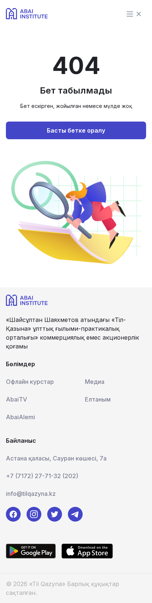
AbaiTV (16, 399)
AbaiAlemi (20, 417)
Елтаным (98, 399)
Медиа (94, 381)
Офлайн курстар (30, 381)
